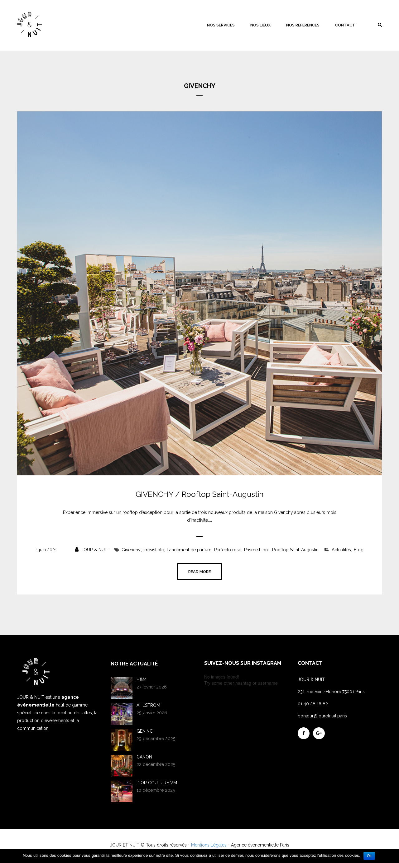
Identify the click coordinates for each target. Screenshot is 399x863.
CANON (144, 756)
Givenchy (131, 549)
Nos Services (221, 25)
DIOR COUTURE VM (157, 782)
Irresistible (153, 549)
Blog (358, 549)
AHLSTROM (148, 705)
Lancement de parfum (189, 549)
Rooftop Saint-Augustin (295, 549)
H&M (142, 679)
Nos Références (303, 25)
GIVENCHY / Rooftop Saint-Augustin (199, 494)
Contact (345, 25)
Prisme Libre (256, 549)
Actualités (341, 549)
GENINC (145, 731)
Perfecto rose (227, 549)
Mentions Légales (209, 844)
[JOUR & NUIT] (29, 24)
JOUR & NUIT (94, 549)
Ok (369, 856)
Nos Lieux (260, 25)
